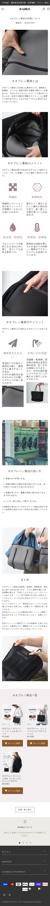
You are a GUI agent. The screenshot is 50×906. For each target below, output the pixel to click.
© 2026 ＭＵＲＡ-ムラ (12, 902)
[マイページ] (44, 9)
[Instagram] (4, 895)
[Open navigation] (8, 8)
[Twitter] (10, 895)
